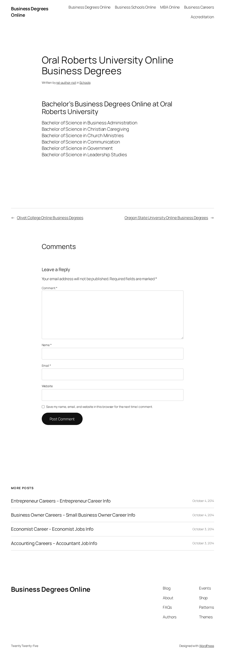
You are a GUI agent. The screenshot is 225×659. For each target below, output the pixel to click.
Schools (85, 82)
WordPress (206, 646)
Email (46, 365)
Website (47, 386)
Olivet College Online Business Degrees (50, 217)
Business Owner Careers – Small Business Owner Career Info (73, 514)
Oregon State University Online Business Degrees (166, 217)
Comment (49, 288)
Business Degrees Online (51, 589)
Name (47, 345)
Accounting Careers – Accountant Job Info (54, 543)
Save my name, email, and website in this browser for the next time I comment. (99, 407)
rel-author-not (66, 82)
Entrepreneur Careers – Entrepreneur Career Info (61, 500)
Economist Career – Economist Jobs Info (52, 529)
